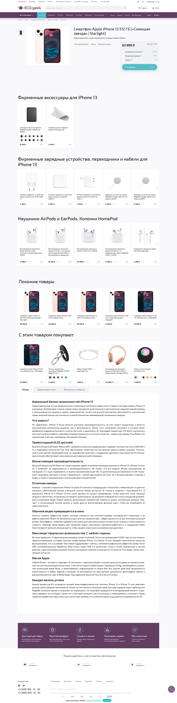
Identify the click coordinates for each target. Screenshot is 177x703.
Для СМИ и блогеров (81, 1)
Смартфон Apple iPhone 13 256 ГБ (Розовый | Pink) (87, 317)
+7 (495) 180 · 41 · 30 (29, 689)
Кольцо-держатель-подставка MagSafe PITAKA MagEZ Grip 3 (58, 371)
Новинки (51, 15)
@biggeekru (33, 665)
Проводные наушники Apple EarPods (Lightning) (145, 250)
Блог (149, 15)
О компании (22, 1)
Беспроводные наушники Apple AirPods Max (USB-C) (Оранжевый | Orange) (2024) (116, 371)
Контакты (94, 1)
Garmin (127, 15)
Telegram (139, 663)
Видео (156, 15)
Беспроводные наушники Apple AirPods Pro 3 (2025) (87, 250)
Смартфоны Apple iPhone (38, 19)
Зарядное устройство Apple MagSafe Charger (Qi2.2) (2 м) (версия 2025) (145, 197)
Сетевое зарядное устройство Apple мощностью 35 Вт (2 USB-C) (88, 197)
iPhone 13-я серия (53, 19)
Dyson (112, 15)
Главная (20, 19)
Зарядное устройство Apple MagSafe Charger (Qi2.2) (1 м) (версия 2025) (116, 197)
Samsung (88, 15)
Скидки (42, 15)
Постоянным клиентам (63, 1)
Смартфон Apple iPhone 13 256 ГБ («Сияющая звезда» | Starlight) (31, 318)
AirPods (79, 15)
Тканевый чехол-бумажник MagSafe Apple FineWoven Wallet (30, 130)
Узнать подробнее (93, 700)
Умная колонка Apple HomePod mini (142, 370)
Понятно (107, 700)
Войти (157, 8)
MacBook (69, 15)
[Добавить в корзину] (41, 144)
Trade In (50, 1)
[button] (158, 306)
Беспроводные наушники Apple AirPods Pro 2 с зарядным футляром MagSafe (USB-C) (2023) (116, 252)
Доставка (32, 1)
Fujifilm (120, 15)
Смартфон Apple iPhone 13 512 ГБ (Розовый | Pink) (59, 317)
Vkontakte (86, 663)
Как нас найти (105, 1)
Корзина (144, 8)
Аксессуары (99, 15)
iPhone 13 (63, 19)
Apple (26, 19)
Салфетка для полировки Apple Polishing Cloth (58, 129)
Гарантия (41, 1)
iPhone (60, 15)
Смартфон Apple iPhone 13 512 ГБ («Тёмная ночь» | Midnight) (145, 317)
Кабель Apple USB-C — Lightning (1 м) (85, 370)
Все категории (25, 15)
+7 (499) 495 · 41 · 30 (152, 2)
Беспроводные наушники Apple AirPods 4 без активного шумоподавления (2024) (31, 252)
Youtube (32, 663)
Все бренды (136, 15)
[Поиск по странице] (125, 8)
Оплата (78, 681)
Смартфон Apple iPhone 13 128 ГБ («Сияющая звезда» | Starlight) (116, 318)
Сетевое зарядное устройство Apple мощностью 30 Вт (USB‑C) (60, 197)
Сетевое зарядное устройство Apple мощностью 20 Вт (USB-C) (31, 197)
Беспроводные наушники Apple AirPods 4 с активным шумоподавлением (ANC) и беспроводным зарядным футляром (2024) (59, 252)
